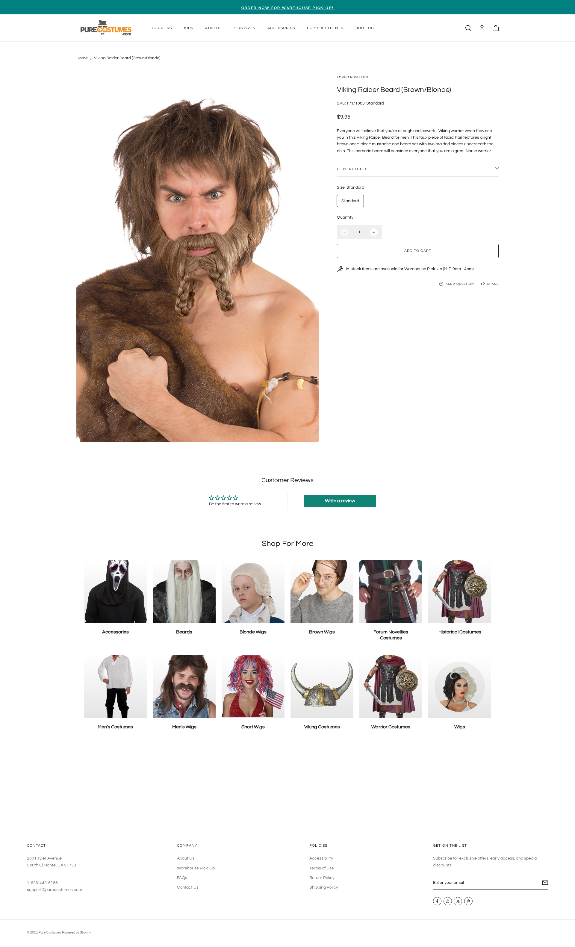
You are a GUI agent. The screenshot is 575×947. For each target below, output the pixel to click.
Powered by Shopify (76, 932)
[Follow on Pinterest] (468, 901)
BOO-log (364, 28)
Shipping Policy (323, 888)
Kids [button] (188, 28)
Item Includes (352, 169)
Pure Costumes (50, 932)
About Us (185, 858)
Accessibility (321, 858)
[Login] (482, 28)
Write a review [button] (340, 500)
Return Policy (322, 878)
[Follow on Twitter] (458, 901)
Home (82, 58)
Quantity (345, 217)
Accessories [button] (281, 28)
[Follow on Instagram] (448, 901)
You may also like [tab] (287, 783)
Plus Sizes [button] (244, 28)
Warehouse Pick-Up (423, 269)
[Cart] (496, 28)
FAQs (182, 878)
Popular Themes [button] (325, 28)
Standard (350, 201)
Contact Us (188, 888)
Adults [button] (212, 28)
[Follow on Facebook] (437, 901)
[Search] (468, 28)
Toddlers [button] (161, 28)
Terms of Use (321, 868)
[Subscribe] (545, 883)
